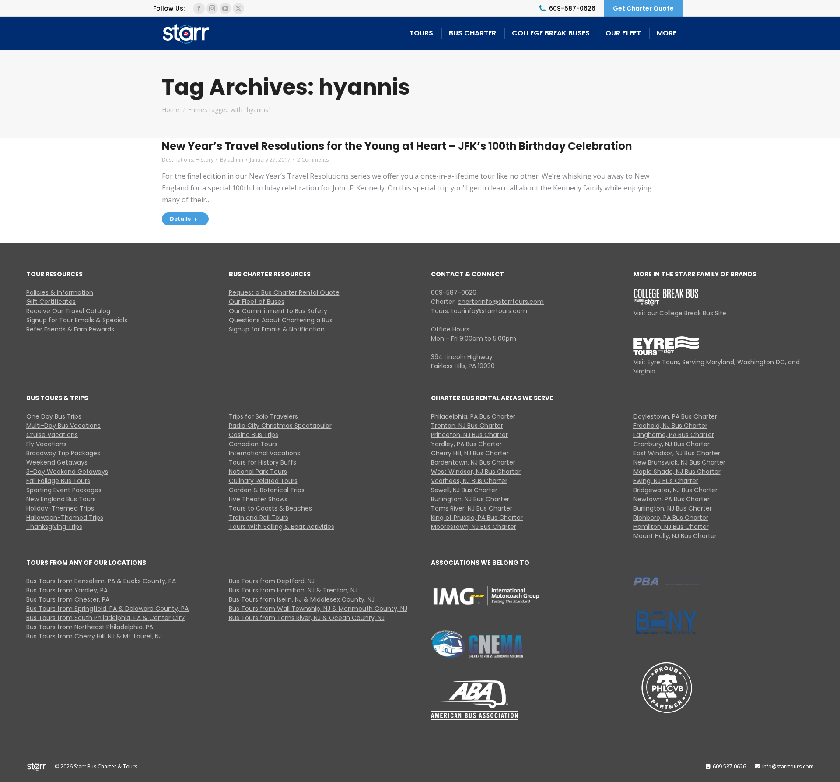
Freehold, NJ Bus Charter (670, 425)
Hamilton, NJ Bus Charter (671, 526)
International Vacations (264, 453)
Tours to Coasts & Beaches (270, 508)
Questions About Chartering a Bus (280, 320)
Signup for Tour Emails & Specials (76, 320)
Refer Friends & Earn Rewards (70, 329)
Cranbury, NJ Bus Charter (672, 444)
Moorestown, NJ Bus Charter (473, 526)
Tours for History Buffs (262, 462)
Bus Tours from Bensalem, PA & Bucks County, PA (101, 581)
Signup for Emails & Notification (277, 329)
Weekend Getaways (57, 462)
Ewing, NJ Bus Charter (666, 480)
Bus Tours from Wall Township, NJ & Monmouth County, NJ (318, 608)
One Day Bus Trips (53, 416)
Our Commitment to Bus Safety (278, 310)
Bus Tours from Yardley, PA (67, 590)
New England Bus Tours (61, 499)
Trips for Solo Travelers (263, 416)
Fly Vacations (46, 444)
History (205, 159)
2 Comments (313, 159)
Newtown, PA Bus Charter (672, 499)
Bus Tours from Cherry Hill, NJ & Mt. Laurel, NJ (94, 636)
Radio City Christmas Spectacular (280, 425)
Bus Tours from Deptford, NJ (272, 581)
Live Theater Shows (258, 499)
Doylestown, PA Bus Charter (675, 416)
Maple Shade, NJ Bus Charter (677, 471)
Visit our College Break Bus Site (680, 313)
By (231, 159)
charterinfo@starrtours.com (501, 301)
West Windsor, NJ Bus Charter (476, 471)
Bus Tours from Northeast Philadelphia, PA (89, 627)
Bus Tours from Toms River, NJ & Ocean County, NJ (307, 617)
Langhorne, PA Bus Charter (674, 434)
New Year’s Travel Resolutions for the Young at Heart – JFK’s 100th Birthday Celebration (397, 146)
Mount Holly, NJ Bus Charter (675, 536)
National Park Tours (258, 471)
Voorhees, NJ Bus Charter (469, 480)
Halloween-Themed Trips (64, 517)
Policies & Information (59, 292)
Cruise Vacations (52, 434)
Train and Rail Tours (258, 517)
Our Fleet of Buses (256, 301)
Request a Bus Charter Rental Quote (284, 292)
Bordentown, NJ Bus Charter (473, 462)
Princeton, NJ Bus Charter (469, 434)
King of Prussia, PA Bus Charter (477, 517)
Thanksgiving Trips (54, 526)
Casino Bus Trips (253, 434)
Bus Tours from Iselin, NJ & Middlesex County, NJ (301, 599)
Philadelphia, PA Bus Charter (473, 416)
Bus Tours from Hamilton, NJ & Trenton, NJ (293, 590)
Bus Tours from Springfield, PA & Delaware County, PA (107, 608)
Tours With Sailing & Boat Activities (281, 526)
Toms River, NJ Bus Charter (471, 508)
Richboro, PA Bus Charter (671, 517)
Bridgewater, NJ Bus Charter (676, 490)
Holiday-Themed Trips (60, 508)
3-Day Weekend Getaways (67, 471)
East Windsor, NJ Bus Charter (677, 453)
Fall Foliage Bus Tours (58, 480)
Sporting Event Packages (64, 490)
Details (180, 218)
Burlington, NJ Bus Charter (470, 499)
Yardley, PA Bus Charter (466, 444)
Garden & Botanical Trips (266, 490)
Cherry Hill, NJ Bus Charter (470, 453)
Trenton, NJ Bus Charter (467, 425)
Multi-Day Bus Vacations (63, 425)
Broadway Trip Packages (63, 453)
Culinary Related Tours (263, 480)
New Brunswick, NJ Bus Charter (679, 462)
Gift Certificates (51, 301)
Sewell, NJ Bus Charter (464, 490)
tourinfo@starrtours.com (489, 310)
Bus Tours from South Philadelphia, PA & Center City (105, 617)
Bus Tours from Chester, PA (67, 599)
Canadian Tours (253, 444)
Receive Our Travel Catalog (68, 310)
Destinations (177, 159)
